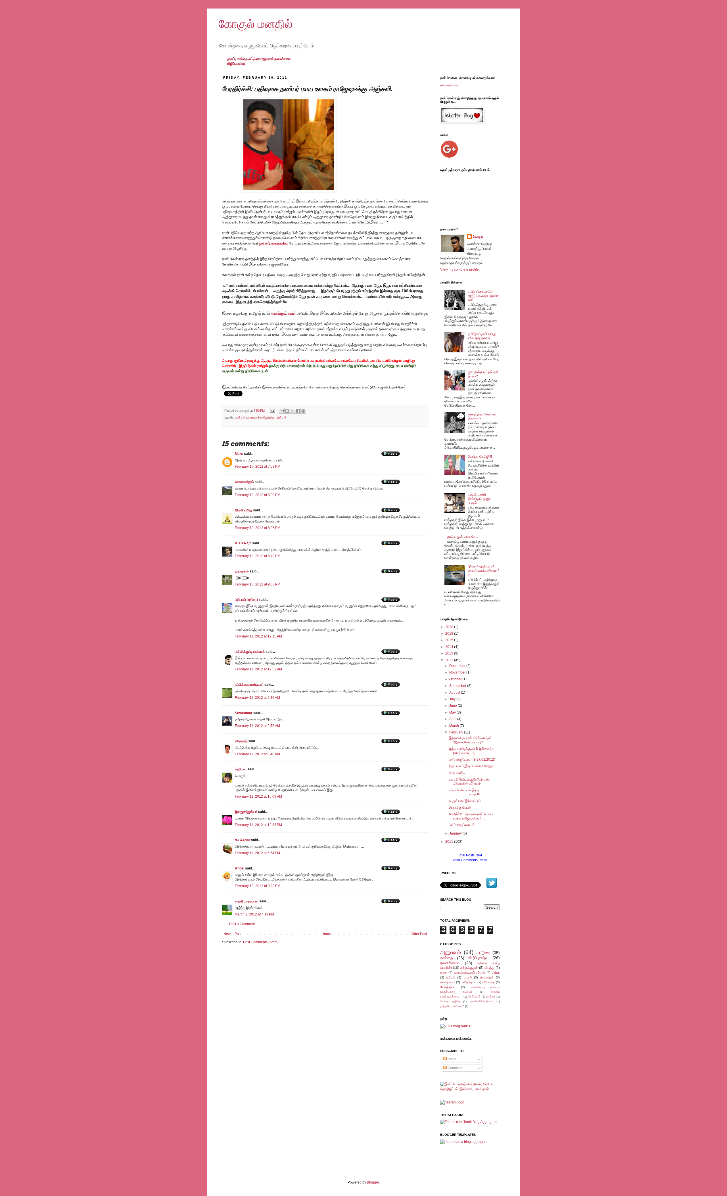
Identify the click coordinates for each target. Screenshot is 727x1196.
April (453, 719)
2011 (449, 842)
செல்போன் (474, 996)
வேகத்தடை (447, 987)
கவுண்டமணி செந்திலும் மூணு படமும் (479, 499)
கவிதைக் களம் (450, 85)
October (455, 679)
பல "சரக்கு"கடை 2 (461, 825)
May (453, 712)
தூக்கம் (490, 996)
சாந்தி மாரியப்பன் (246, 901)
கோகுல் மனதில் (255, 24)
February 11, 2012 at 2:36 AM (257, 698)
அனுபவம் (267, 59)
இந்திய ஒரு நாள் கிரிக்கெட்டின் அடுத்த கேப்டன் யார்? (470, 740)
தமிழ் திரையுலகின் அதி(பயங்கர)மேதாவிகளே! (483, 296)
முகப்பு (232, 59)
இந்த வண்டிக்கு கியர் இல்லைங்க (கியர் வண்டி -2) (471, 751)
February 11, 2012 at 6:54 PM (257, 853)
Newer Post (232, 934)
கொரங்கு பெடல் (460, 808)
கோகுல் (478, 237)
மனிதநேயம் (468, 982)
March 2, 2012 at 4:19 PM (254, 914)
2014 (449, 647)
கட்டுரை (254, 59)
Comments (455, 1068)
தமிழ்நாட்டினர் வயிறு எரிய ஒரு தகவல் (482, 336)
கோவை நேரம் (244, 482)
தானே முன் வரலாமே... (462, 537)
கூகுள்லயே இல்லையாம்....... (468, 801)
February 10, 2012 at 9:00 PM (257, 584)
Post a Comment (242, 924)
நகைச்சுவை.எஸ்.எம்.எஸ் (469, 972)
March (454, 726)
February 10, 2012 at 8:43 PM (257, 556)
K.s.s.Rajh (243, 543)
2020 (449, 627)
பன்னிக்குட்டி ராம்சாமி (250, 652)
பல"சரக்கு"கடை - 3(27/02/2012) (472, 760)
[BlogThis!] (287, 411)
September (458, 686)
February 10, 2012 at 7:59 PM (257, 467)
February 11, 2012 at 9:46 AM (257, 754)
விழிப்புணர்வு (236, 64)
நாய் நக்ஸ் (242, 571)
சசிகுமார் (241, 741)
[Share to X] (292, 411)
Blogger (373, 1182)
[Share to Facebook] (298, 411)
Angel (239, 868)
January (456, 833)
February (456, 732)
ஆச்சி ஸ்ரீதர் (243, 510)
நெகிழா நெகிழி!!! (480, 457)
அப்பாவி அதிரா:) (246, 600)
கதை (443, 972)
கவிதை (242, 59)
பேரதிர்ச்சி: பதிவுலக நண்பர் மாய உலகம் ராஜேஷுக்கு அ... (471, 816)
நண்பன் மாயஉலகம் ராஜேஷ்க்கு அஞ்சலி (260, 417)
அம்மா (496, 972)
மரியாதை (488, 982)
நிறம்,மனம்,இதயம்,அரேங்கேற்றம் (471, 766)
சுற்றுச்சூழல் (469, 968)
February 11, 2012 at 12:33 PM (258, 825)
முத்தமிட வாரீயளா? (452, 1006)
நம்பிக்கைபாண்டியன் (249, 685)
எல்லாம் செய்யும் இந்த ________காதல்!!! (464, 792)
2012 (449, 660)
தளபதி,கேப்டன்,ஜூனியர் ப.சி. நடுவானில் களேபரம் (469, 781)
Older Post (419, 934)
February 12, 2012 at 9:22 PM (257, 886)
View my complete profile (459, 269)
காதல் (468, 977)
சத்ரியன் (240, 769)
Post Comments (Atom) (261, 942)
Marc (239, 454)
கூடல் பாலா (243, 840)
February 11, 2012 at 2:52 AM (257, 726)
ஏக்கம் (450, 977)
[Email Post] (272, 410)
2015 (449, 640)
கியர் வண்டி (457, 773)
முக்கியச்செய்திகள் (481, 1001)
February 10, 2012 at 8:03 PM (257, 495)
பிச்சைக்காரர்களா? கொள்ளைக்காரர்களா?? (484, 571)
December (457, 666)
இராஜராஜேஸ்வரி (246, 812)
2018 (449, 633)
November (457, 672)
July (452, 699)
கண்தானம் (447, 982)
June (453, 706)
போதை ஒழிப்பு (450, 1001)
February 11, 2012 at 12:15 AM (258, 636)
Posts (451, 1059)
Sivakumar (243, 713)
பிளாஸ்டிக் (487, 977)
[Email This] (282, 411)
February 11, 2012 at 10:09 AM (258, 796)
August (455, 693)
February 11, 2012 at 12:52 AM (258, 669)
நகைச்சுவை (282, 59)
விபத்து (489, 968)
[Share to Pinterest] (303, 411)
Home (326, 934)
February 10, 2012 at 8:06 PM (257, 528)
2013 (449, 653)
